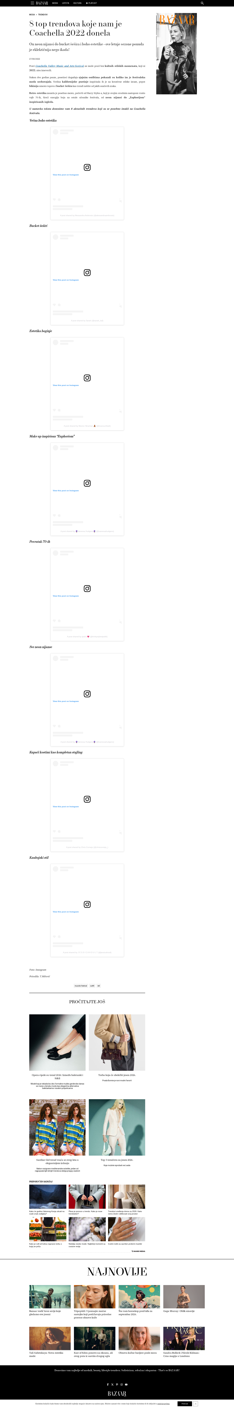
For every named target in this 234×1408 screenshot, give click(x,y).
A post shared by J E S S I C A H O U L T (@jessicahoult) (87, 952)
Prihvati (185, 1404)
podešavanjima (163, 1404)
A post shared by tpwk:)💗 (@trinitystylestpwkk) (87, 636)
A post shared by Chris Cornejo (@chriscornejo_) (87, 847)
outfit (92, 986)
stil (99, 986)
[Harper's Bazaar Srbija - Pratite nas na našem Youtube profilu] (126, 1384)
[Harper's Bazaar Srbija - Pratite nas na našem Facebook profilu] (107, 1384)
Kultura (78, 3)
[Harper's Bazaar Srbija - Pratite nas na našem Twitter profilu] (112, 1384)
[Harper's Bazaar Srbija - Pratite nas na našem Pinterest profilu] (117, 1384)
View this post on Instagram (66, 175)
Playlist (93, 3)
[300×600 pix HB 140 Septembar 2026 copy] (176, 53)
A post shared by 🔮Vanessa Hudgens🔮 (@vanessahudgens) (87, 531)
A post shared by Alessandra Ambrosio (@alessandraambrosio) (87, 215)
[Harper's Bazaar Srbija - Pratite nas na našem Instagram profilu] (121, 1384)
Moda (55, 3)
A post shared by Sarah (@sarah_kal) (87, 321)
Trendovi (43, 15)
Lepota (65, 3)
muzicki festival (81, 986)
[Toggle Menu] (32, 3)
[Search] (202, 3)
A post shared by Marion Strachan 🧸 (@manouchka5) (87, 426)
